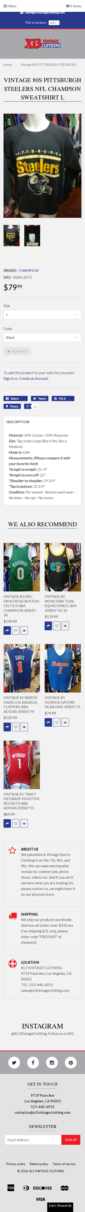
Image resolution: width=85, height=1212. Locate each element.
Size (7, 306)
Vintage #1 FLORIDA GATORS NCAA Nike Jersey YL (63, 702)
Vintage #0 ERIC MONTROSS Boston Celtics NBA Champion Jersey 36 (21, 605)
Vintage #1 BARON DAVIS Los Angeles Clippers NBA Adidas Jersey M (20, 704)
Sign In (9, 378)
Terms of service (64, 1164)
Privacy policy (16, 1164)
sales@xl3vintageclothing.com (45, 12)
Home (8, 65)
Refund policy (39, 1164)
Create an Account (33, 378)
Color (8, 328)
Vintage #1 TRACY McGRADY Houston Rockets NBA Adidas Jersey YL (21, 801)
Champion (28, 270)
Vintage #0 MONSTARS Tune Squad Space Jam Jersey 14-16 (60, 603)
